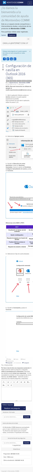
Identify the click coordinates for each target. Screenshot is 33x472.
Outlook (23, 81)
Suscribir (26, 417)
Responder (9, 362)
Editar (9, 359)
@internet (29, 81)
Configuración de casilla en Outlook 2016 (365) (18, 71)
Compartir (26, 362)
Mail (7, 81)
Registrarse (12, 35)
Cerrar (16, 359)
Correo (19, 81)
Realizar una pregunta (12, 408)
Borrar (23, 359)
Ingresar (4, 35)
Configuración (13, 81)
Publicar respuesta (7, 405)
